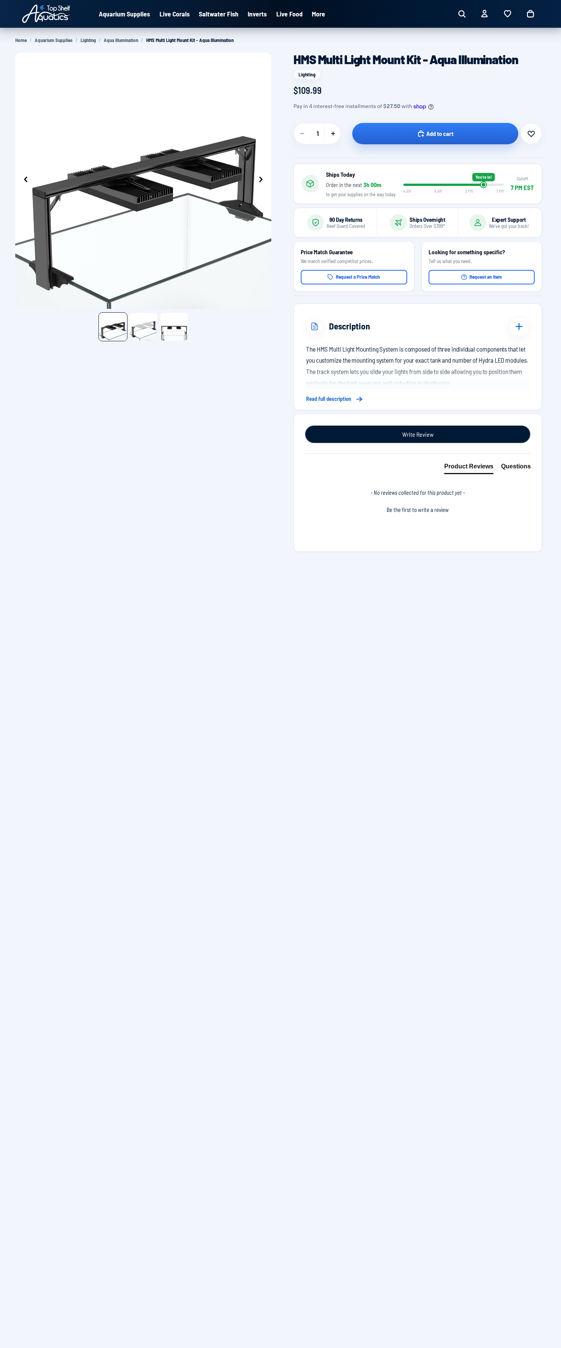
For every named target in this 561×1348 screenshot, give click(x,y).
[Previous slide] (23, 180)
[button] (418, 509)
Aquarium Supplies (54, 40)
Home (21, 40)
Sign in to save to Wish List (531, 133)
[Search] (461, 13)
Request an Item (485, 277)
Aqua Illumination (121, 40)
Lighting (88, 40)
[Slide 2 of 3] (143, 327)
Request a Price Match (358, 277)
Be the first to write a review (418, 509)
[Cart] (530, 13)
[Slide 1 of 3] (113, 327)
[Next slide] (263, 180)
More (318, 14)
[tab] (468, 468)
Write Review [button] (418, 434)
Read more (418, 399)
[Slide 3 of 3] (174, 327)
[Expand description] (519, 326)
